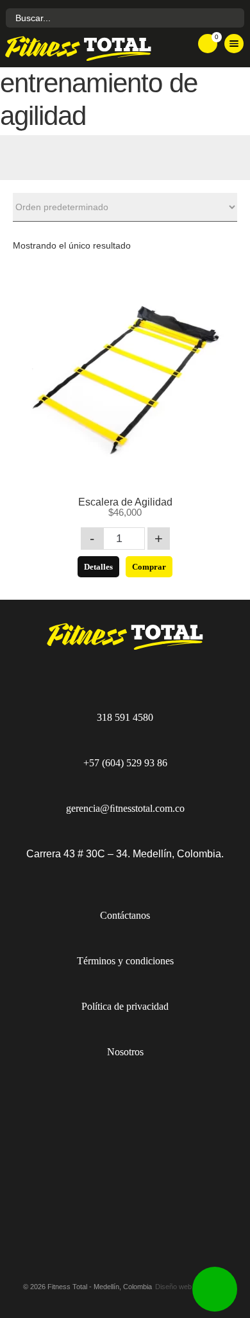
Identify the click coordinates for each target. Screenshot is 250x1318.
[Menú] (234, 43)
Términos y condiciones (125, 960)
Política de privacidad (125, 1006)
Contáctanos (125, 915)
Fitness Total (86, 48)
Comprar (149, 567)
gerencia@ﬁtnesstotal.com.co (125, 808)
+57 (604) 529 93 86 (125, 762)
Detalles (98, 567)
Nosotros (125, 1051)
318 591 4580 (125, 717)
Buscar (233, 18)
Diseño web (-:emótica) (191, 1286)
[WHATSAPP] (214, 1289)
